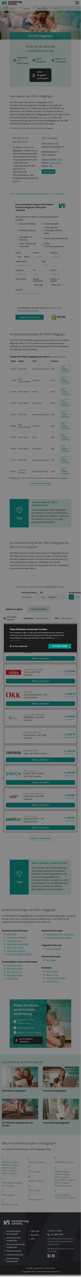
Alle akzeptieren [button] (59, 646)
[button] (18, 646)
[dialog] (40, 638)
